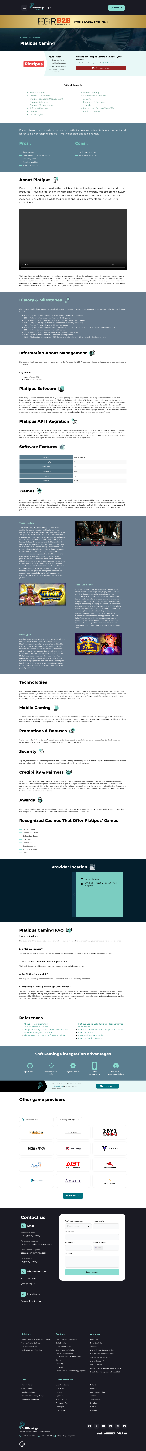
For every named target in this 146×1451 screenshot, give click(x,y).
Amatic (93, 1396)
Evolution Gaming (63, 1385)
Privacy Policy (27, 1385)
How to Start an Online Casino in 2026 (105, 1368)
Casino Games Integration (66, 1339)
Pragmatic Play (62, 1403)
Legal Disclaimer (28, 1392)
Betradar (93, 1407)
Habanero (94, 1410)
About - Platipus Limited (36, 1024)
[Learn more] (36, 1132)
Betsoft (59, 1392)
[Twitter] (96, 1426)
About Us (94, 1339)
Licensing (59, 1364)
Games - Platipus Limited (36, 1027)
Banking (59, 1360)
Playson (93, 1389)
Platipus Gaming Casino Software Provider (44, 1035)
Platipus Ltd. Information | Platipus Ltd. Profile (100, 1029)
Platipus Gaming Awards (90, 1038)
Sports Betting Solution (65, 1350)
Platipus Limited (86, 1032)
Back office (60, 1367)
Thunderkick (95, 1399)
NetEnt (93, 1385)
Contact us (116, 7)
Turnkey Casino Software (31, 1343)
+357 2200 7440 (29, 1278)
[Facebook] (89, 1426)
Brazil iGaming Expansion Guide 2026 (105, 1372)
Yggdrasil (59, 1396)
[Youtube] (103, 1426)
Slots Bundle (61, 1343)
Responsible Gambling (30, 1399)
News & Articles (96, 1343)
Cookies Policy (27, 1389)
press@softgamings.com (33, 1253)
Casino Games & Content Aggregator (71, 1371)
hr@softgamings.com (32, 1261)
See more (71, 1195)
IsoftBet (93, 1403)
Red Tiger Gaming (97, 1392)
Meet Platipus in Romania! (90, 1035)
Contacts (93, 1347)
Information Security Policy (32, 1396)
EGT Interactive (62, 1399)
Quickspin (60, 1407)
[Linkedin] (110, 1426)
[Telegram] (124, 1426)
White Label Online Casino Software (35, 1339)
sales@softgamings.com (33, 1235)
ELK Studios (60, 1410)
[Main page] (37, 6)
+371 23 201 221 (28, 1284)
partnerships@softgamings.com (37, 1244)
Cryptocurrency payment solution (69, 1356)
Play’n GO (60, 1389)
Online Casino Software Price (101, 1350)
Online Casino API (97, 1361)
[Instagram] (117, 1426)
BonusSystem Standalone (66, 1354)
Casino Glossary (96, 1365)
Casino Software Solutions (31, 1350)
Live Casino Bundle (63, 1347)
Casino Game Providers (30, 38)
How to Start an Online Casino (102, 1354)
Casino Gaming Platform (100, 1357)
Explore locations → (31, 1301)
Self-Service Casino (29, 1347)
